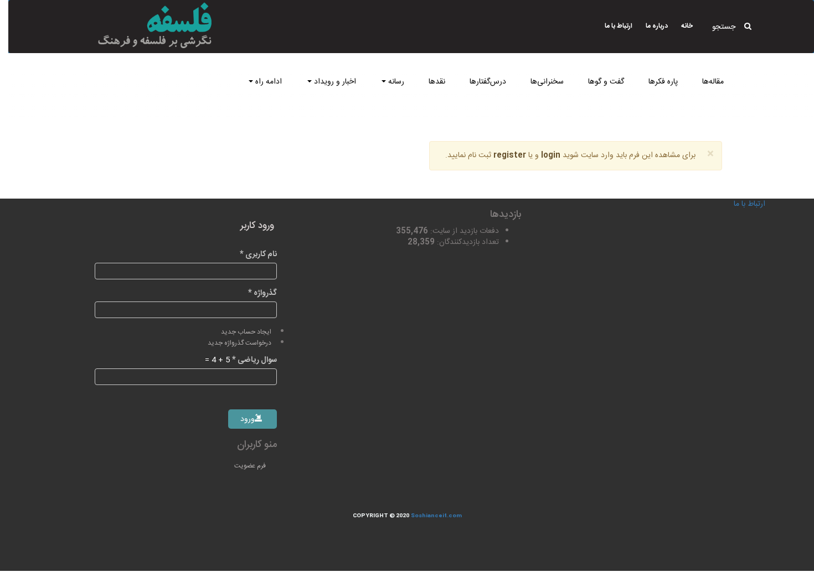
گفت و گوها (606, 82)
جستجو (723, 27)
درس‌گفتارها (488, 82)
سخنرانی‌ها (547, 82)
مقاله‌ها (713, 82)
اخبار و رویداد (334, 82)
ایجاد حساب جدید (246, 332)
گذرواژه (262, 293)
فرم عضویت (250, 465)
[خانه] (139, 25)
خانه (687, 26)
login (550, 155)
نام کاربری (258, 254)
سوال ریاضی (254, 360)
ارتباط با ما (618, 26)
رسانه (395, 82)
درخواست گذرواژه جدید (239, 343)
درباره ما (657, 26)
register (509, 155)
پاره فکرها (663, 82)
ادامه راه (267, 82)
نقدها (437, 82)
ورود (248, 419)
